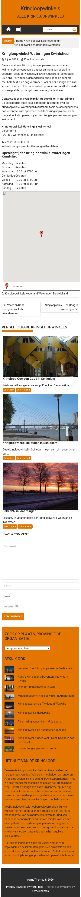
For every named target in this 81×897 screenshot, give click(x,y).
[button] (41, 233)
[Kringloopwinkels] (9, 28)
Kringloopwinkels (40, 8)
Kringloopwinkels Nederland (42, 40)
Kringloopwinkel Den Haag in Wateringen (61, 307)
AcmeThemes (40, 890)
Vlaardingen (10, 526)
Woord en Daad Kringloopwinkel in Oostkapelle (45, 668)
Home (19, 40)
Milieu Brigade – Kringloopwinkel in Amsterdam (46, 695)
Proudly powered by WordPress (24, 886)
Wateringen (45, 293)
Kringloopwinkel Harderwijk (34, 712)
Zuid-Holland (60, 293)
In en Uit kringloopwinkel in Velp (36, 686)
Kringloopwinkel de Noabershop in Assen (42, 729)
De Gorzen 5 (19, 286)
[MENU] (18, 29)
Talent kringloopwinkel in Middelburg (39, 721)
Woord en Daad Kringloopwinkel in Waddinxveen (13, 309)
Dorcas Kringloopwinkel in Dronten (38, 748)
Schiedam (9, 390)
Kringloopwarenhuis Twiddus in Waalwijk (42, 703)
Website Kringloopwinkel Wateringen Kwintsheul (30, 146)
